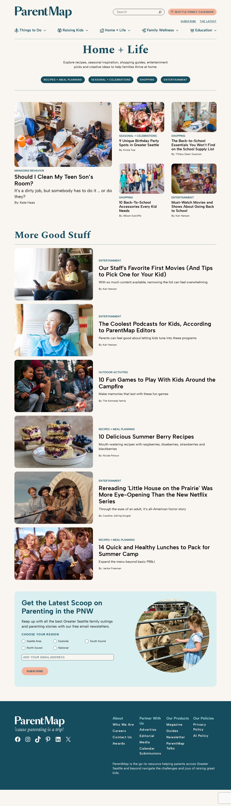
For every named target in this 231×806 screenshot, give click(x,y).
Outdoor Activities (113, 372)
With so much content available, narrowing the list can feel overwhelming (153, 282)
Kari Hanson (182, 215)
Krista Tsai (129, 150)
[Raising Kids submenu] (87, 30)
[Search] (160, 12)
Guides (172, 731)
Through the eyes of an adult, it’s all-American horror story (142, 509)
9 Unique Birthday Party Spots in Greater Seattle (139, 143)
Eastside (63, 641)
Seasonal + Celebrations (111, 79)
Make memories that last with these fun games (133, 394)
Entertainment (175, 79)
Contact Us (122, 737)
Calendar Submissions (150, 751)
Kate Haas (27, 203)
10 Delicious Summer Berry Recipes (146, 436)
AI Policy (200, 736)
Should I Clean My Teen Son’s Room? (53, 180)
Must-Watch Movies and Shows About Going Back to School (192, 206)
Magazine (174, 725)
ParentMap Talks (175, 745)
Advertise (148, 730)
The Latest (208, 21)
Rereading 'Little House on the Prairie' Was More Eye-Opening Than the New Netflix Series (156, 495)
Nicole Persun (111, 455)
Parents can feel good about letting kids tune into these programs (148, 338)
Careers (119, 731)
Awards (119, 743)
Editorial (147, 736)
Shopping (178, 135)
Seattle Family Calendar (194, 12)
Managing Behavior (29, 170)
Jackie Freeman (112, 568)
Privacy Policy (199, 727)
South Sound (98, 641)
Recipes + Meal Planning (63, 79)
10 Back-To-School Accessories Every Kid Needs (138, 206)
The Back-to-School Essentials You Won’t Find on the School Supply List (193, 145)
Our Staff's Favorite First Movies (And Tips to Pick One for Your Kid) (156, 271)
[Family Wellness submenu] (177, 30)
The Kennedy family (114, 400)
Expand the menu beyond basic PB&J (127, 562)
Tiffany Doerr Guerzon (189, 154)
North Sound (34, 647)
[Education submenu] (215, 30)
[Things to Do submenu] (44, 30)
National (63, 647)
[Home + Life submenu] (129, 30)
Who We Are (123, 725)
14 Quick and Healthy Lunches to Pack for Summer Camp (154, 550)
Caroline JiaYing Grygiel (117, 515)
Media (145, 742)
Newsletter (175, 737)
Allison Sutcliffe (132, 215)
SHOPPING (147, 79)
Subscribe (188, 21)
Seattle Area (34, 641)
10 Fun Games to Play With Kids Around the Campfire (157, 383)
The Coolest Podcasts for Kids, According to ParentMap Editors (155, 327)
